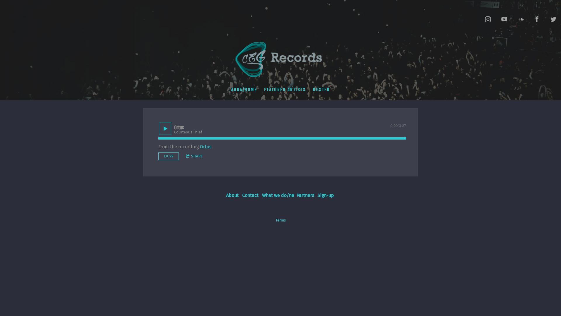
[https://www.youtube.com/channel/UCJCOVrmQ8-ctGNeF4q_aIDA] (504, 19)
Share (197, 156)
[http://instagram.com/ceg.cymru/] (488, 19)
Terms (281, 220)
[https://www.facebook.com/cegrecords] (537, 19)
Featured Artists (285, 89)
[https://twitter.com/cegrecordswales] (553, 19)
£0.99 (169, 156)
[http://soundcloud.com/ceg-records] (521, 19)
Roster (321, 89)
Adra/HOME (244, 89)
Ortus (205, 147)
